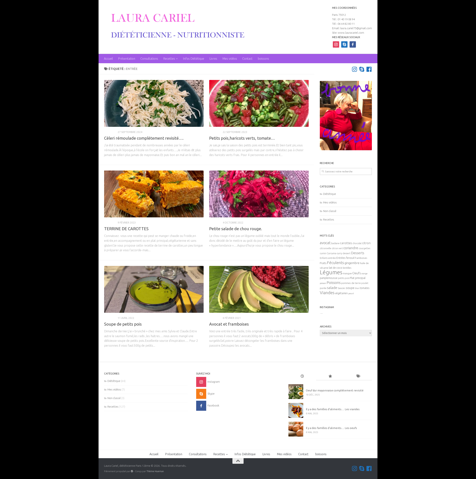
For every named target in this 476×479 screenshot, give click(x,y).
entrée (332, 258)
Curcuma (331, 253)
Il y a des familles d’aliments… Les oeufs (331, 428)
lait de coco (335, 267)
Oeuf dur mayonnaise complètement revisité (335, 390)
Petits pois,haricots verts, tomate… (242, 138)
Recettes (169, 58)
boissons (263, 58)
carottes (346, 243)
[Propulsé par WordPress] (132, 471)
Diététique (329, 193)
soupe (350, 288)
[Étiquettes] (358, 376)
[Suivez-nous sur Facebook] (369, 69)
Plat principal (358, 277)
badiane (335, 243)
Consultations (149, 58)
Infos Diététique (193, 58)
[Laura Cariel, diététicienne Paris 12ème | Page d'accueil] (175, 26)
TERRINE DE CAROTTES (126, 228)
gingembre (352, 263)
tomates (364, 288)
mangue (347, 273)
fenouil (350, 257)
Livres (213, 58)
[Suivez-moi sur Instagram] (354, 69)
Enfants (324, 258)
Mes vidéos (229, 58)
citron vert (337, 248)
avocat (325, 243)
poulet (364, 283)
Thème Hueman (155, 471)
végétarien (341, 293)
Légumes (331, 272)
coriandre (350, 248)
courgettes (364, 248)
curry (339, 253)
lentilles (347, 267)
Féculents (335, 262)
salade (332, 288)
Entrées (340, 257)
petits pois (343, 278)
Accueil (108, 58)
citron (366, 243)
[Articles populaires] (330, 376)
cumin (323, 253)
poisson (323, 283)
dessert (346, 253)
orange (364, 273)
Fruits (323, 263)
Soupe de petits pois (123, 324)
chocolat (357, 243)
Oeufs (356, 273)
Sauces (341, 288)
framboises (361, 258)
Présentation (126, 58)
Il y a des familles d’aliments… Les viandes (333, 409)
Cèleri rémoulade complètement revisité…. (144, 138)
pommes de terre (351, 283)
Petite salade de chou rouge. (235, 228)
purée (323, 288)
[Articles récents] (302, 376)
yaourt (351, 293)
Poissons (334, 282)
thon (357, 288)
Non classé (329, 211)
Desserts (357, 253)
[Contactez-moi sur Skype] (362, 69)
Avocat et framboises (229, 324)
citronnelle (325, 248)
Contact (247, 58)
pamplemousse (328, 278)
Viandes (327, 292)
